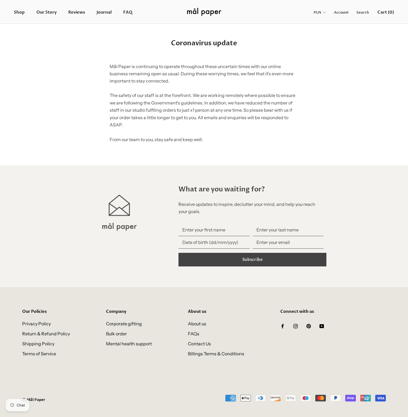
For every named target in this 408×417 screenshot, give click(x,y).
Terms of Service (39, 353)
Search (362, 12)
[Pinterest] (308, 325)
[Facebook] (282, 325)
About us (197, 323)
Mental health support (129, 343)
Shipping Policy (38, 343)
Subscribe (252, 259)
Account (341, 12)
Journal (104, 12)
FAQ (127, 12)
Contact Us (199, 343)
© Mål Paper (33, 399)
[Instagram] (295, 325)
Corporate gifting (124, 323)
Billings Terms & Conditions (216, 353)
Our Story (46, 12)
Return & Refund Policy (46, 333)
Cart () (385, 12)
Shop (19, 12)
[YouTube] (321, 325)
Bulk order (116, 333)
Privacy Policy (36, 323)
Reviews (76, 12)
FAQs (193, 333)
